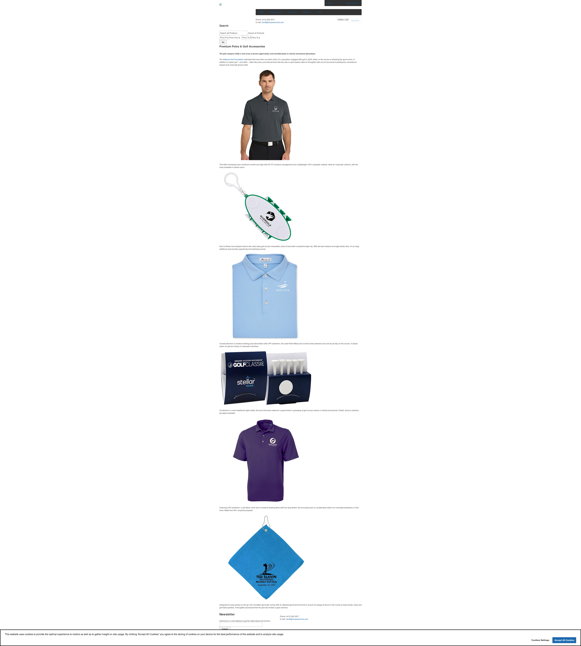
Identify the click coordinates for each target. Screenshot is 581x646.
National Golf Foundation (233, 59)
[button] (343, 19)
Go (223, 42)
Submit (225, 629)
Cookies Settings (540, 640)
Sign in (330, 3)
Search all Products (256, 33)
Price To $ (256, 37)
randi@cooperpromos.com (273, 22)
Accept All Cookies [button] (564, 640)
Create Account (352, 3)
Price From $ (235, 37)
